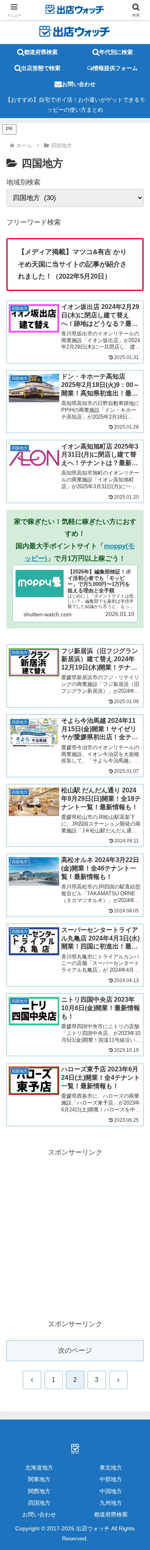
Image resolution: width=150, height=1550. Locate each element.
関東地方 (39, 1479)
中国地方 (111, 1491)
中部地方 (111, 1479)
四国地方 (39, 1503)
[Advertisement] (75, 1234)
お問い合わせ (39, 1514)
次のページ (75, 1350)
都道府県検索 (111, 1514)
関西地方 (39, 1491)
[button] (129, 1181)
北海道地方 (39, 1467)
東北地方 (111, 1467)
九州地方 (111, 1503)
